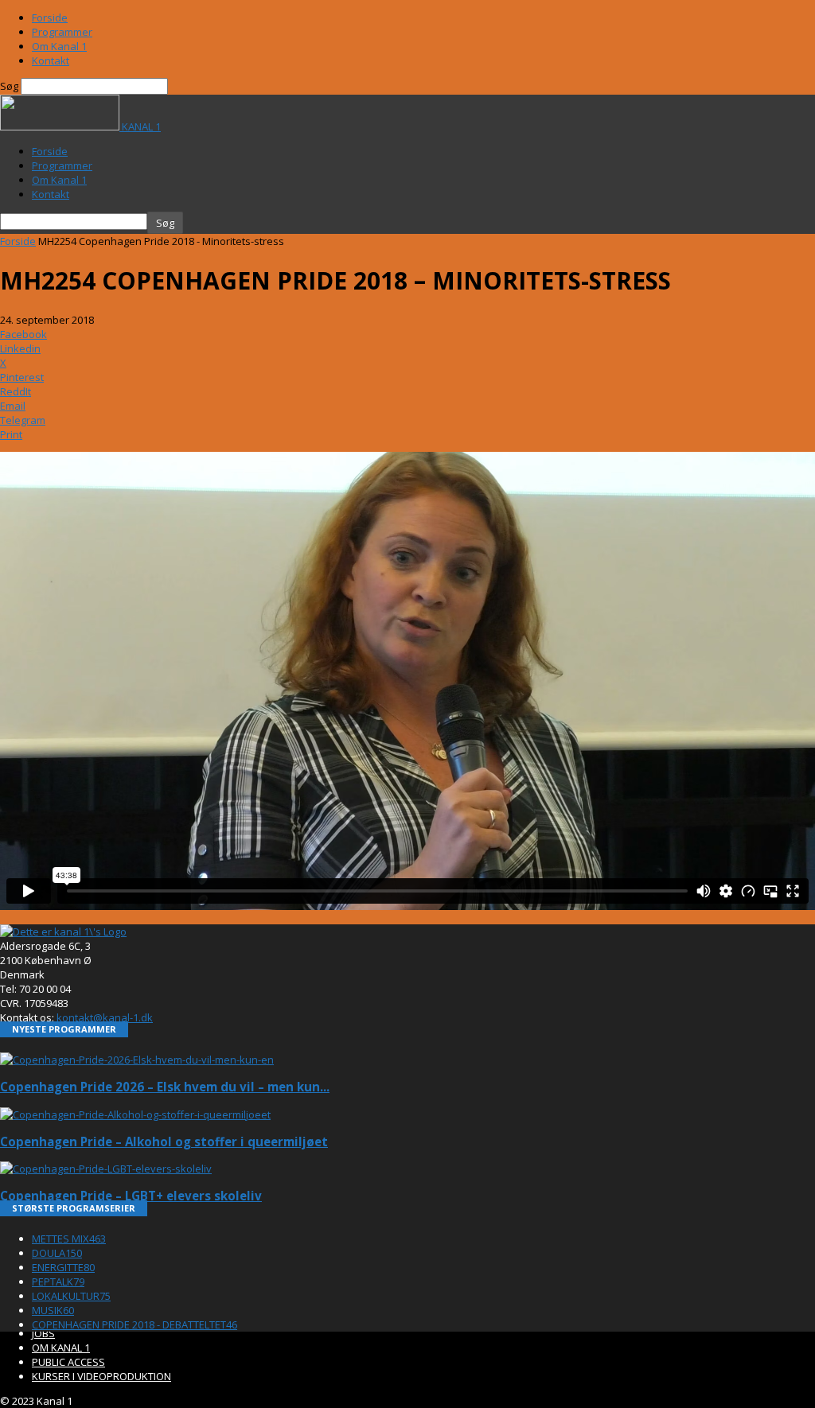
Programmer (62, 32)
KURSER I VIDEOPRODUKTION (101, 1376)
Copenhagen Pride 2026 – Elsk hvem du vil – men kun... (165, 1087)
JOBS (43, 1333)
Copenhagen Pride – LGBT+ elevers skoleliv (131, 1196)
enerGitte (63, 1267)
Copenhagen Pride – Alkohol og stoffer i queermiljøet (164, 1141)
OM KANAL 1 (61, 1347)
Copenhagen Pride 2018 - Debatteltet (134, 1324)
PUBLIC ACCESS (68, 1362)
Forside (50, 17)
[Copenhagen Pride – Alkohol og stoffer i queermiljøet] (135, 1114)
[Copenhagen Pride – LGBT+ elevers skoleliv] (106, 1168)
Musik (53, 1310)
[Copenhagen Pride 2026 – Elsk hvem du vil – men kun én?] (137, 1059)
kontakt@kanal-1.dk (105, 1017)
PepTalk (58, 1281)
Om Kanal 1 (59, 46)
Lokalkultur (71, 1296)
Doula (57, 1253)
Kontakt (50, 60)
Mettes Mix (69, 1238)
